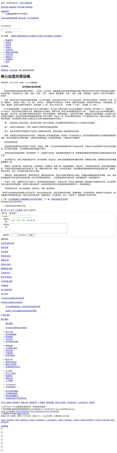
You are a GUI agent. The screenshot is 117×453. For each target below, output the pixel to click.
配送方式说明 (10, 364)
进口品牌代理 (6, 290)
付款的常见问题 (11, 342)
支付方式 (9, 339)
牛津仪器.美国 (6, 281)
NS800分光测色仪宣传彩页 (12, 302)
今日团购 (4, 66)
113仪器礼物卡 (11, 348)
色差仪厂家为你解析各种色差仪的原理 (21, 311)
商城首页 (4, 70)
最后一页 (22, 210)
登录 (22, 3)
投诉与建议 (10, 355)
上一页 (9, 210)
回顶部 (91, 402)
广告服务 (41, 402)
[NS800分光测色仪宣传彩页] (12, 298)
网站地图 (50, 402)
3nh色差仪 (57, 36)
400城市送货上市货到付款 (16, 398)
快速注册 (28, 3)
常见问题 (20, 7)
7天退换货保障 (11, 393)
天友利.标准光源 (7, 243)
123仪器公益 (83, 402)
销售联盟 (33, 402)
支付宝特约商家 (11, 391)
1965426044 (54, 411)
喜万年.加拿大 (6, 277)
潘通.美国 (5, 260)
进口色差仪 (48, 36)
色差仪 (13, 36)
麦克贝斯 (4, 248)
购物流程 (12, 7)
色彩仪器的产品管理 (59, 199)
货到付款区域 (10, 362)
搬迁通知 (4, 319)
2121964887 (10, 411)
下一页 (15, 210)
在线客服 (4, 426)
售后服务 (9, 337)
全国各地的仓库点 (12, 367)
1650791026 (39, 411)
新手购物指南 (10, 334)
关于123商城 (6, 402)
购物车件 (5, 11)
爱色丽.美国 (6, 256)
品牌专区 (29, 7)
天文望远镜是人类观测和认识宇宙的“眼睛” (25, 199)
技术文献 (13, 70)
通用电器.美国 (6, 269)
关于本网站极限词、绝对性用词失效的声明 (22, 307)
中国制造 (4, 286)
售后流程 (4, 7)
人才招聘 (9, 381)
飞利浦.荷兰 (6, 273)
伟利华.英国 (6, 264)
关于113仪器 (10, 373)
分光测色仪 (32, 36)
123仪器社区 (71, 402)
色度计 (40, 36)
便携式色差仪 (22, 36)
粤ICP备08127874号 (21, 414)
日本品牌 (4, 252)
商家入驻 (9, 378)
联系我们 (9, 376)
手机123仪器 (60, 402)
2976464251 (25, 411)
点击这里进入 (10, 387)
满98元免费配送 (11, 396)
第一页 (3, 210)
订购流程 (9, 353)
